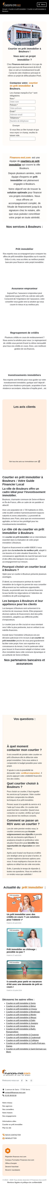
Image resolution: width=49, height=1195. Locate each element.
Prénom (14, 105)
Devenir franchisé (11, 1167)
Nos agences (7, 1106)
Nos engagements (9, 1116)
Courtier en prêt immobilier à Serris (21, 1003)
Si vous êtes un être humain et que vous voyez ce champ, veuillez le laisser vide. (24, 132)
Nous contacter (13, 1135)
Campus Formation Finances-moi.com (19, 1160)
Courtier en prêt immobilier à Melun (21, 1006)
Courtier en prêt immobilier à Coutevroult (23, 1038)
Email (13, 111)
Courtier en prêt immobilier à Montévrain (23, 1012)
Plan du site (6, 1128)
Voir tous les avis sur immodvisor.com (23, 461)
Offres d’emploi (11, 1163)
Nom (12, 99)
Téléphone (15, 118)
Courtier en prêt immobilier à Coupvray (22, 1035)
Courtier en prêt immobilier (17, 9)
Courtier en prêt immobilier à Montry (21, 1015)
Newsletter (11, 1138)
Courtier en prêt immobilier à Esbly (20, 1020)
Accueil (4, 9)
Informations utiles (9, 1121)
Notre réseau (7, 1103)
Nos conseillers (8, 1109)
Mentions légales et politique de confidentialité (24, 1182)
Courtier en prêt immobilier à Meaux (21, 1018)
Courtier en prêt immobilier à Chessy (21, 1009)
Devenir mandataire (12, 1170)
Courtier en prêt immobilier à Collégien (22, 1040)
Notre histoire (7, 1113)
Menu (43, 4)
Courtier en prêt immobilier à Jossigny (22, 1023)
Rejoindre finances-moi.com (15, 1157)
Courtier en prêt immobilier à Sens (20, 1026)
